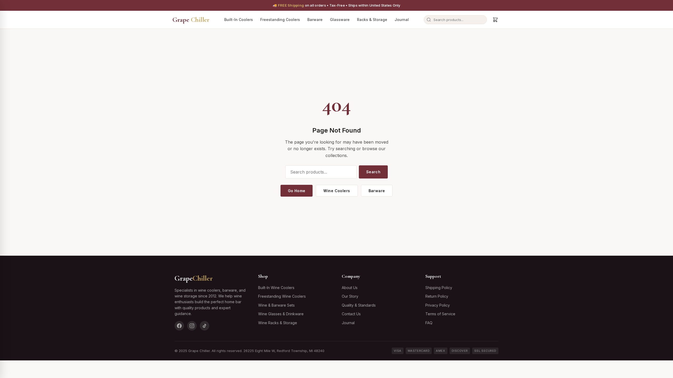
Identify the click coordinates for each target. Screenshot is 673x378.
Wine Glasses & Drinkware (281, 314)
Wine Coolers (336, 190)
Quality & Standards (359, 305)
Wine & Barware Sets (276, 305)
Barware (315, 19)
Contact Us (351, 314)
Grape (191, 19)
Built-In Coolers (238, 19)
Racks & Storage (372, 19)
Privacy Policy (437, 305)
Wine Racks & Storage (277, 323)
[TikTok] (204, 325)
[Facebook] (179, 325)
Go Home (296, 190)
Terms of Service (440, 314)
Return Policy (436, 296)
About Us (350, 287)
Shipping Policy (438, 287)
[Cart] (495, 19)
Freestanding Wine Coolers (282, 296)
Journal (402, 19)
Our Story (350, 296)
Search (373, 172)
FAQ (428, 323)
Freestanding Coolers (280, 19)
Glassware (340, 19)
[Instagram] (192, 325)
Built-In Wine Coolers (276, 287)
